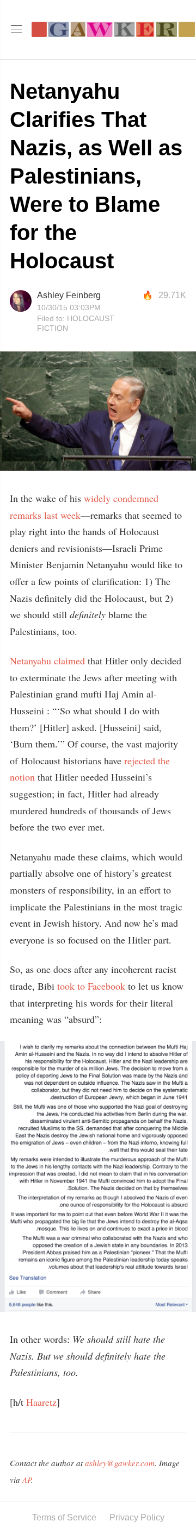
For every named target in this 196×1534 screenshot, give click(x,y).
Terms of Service (64, 1517)
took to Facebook (89, 985)
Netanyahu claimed (47, 660)
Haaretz (41, 1402)
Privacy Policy (136, 1517)
